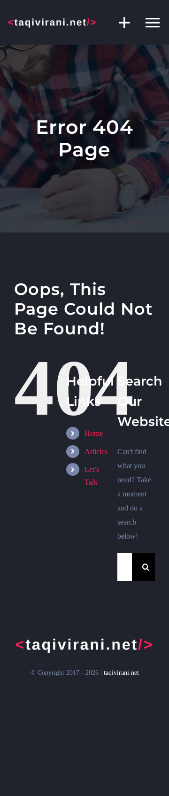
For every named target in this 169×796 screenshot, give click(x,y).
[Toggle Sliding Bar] (120, 22)
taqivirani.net (121, 672)
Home (93, 433)
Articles (96, 452)
